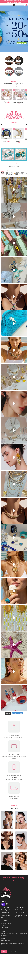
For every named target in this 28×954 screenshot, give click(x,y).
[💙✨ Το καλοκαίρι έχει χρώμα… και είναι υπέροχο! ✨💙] (14, 537)
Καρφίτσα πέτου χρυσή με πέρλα (18, 140)
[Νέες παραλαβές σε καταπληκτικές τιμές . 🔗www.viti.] (14, 216)
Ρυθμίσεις (11, 951)
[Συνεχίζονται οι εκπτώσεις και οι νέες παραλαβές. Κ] (14, 618)
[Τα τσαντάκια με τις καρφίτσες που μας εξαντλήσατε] (14, 243)
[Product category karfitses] (18, 71)
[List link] (7, 910)
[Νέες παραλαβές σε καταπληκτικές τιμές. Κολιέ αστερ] (14, 644)
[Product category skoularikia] (9, 60)
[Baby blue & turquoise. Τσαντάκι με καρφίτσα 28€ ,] (14, 270)
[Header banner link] (14, 1)
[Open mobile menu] (1, 5)
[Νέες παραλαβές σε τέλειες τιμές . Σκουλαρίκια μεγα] (14, 671)
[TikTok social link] (7, 904)
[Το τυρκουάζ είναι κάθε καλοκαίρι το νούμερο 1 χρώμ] (14, 591)
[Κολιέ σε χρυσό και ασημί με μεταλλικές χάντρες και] (14, 564)
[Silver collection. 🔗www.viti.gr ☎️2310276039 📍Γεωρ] (14, 404)
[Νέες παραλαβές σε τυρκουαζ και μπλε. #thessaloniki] (14, 323)
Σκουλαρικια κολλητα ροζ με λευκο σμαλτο (18, 101)
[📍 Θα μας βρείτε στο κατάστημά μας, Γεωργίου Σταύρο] (14, 511)
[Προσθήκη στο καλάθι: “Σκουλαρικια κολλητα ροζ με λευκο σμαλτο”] (17, 98)
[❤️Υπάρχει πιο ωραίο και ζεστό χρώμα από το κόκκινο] (14, 698)
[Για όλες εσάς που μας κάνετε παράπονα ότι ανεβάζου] (14, 430)
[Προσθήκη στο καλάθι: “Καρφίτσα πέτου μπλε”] (5, 137)
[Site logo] (14, 4)
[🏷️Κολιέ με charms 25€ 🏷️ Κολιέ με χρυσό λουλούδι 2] (14, 190)
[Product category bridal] (18, 60)
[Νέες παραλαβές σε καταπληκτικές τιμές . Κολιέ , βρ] (14, 484)
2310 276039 (14, 777)
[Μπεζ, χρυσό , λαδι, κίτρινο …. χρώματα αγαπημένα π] (14, 377)
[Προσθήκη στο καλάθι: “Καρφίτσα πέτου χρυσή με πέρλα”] (17, 137)
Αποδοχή (4, 951)
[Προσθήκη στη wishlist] (7, 98)
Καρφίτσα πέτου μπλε (6, 140)
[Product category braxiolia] (9, 71)
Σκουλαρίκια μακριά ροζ (6, 101)
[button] (3, 904)
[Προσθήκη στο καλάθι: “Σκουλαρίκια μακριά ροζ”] (5, 98)
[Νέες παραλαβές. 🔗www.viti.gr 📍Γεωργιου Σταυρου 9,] (14, 350)
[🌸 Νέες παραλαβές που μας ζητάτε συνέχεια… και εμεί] (14, 457)
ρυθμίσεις (14, 947)
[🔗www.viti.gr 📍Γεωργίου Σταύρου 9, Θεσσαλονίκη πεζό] (14, 297)
